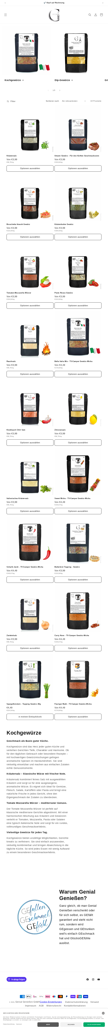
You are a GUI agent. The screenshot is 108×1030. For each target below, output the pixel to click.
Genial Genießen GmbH (27, 1002)
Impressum (30, 1006)
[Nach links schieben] (48, 90)
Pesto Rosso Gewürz (64, 293)
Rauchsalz (11, 361)
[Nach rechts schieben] (60, 90)
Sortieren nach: (52, 101)
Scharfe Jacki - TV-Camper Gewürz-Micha (25, 567)
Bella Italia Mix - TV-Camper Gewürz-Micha (73, 361)
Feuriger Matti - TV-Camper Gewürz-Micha (73, 704)
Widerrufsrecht (53, 1006)
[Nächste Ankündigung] (103, 3)
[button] (5, 15)
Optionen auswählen (30, 168)
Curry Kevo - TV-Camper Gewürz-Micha (72, 635)
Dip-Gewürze (62, 80)
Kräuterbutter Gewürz (64, 224)
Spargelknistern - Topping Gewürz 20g (24, 704)
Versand (94, 1002)
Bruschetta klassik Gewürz (18, 224)
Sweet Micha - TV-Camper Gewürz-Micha (72, 498)
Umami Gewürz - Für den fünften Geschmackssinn (77, 156)
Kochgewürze (13, 80)
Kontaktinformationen (75, 1006)
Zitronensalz (60, 430)
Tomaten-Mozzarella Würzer (19, 293)
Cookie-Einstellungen (51, 1002)
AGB (41, 1006)
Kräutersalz (12, 156)
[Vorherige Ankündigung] (5, 3)
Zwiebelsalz (12, 635)
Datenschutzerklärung (76, 1002)
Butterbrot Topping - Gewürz (67, 567)
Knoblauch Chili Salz (16, 430)
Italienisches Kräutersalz (18, 498)
